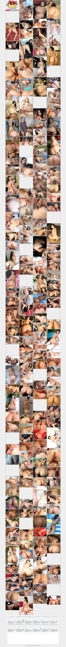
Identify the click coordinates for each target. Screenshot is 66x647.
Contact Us (38, 645)
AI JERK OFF (12, 10)
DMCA (36, 645)
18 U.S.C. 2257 (32, 645)
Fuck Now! (17, 10)
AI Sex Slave (8, 10)
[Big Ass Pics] (12, 4)
